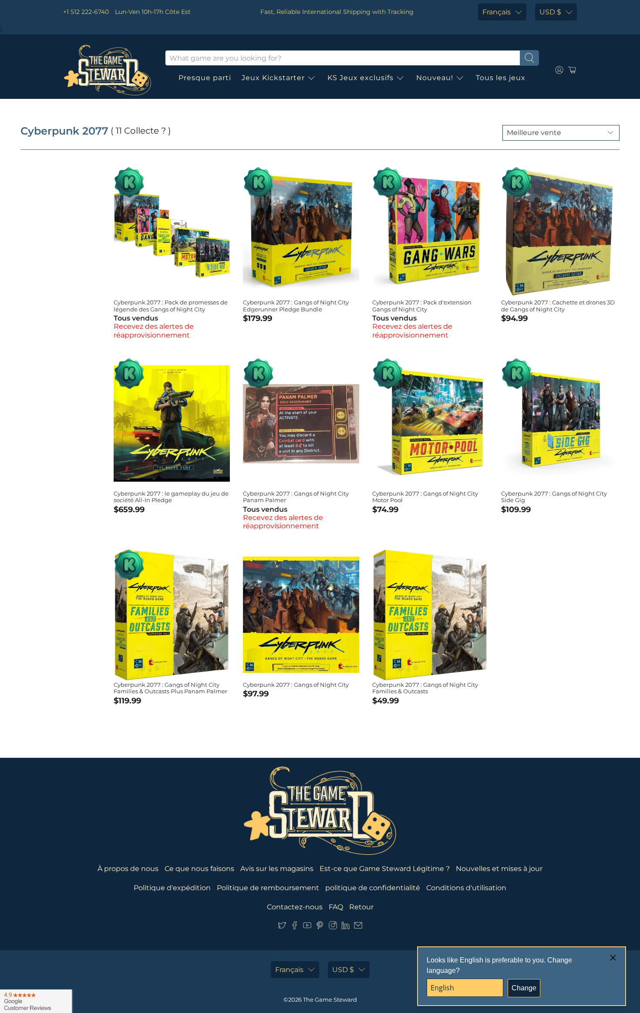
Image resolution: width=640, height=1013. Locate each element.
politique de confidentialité (372, 888)
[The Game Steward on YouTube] (307, 927)
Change (524, 988)
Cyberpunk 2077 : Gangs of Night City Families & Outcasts (425, 688)
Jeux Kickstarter (273, 78)
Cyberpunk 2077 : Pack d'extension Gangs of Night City (422, 306)
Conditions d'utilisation (466, 888)
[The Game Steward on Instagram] (333, 927)
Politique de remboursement (268, 888)
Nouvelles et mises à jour (499, 868)
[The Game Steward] (107, 70)
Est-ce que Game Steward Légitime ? (385, 868)
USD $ (550, 12)
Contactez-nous (295, 907)
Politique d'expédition (172, 888)
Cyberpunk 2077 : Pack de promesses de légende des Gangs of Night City (171, 306)
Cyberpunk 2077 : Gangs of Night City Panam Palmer (296, 497)
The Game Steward (330, 999)
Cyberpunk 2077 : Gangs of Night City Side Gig (554, 497)
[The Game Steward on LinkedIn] (345, 927)
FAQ (336, 907)
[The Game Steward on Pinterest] (320, 927)
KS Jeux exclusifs (360, 78)
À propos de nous (128, 868)
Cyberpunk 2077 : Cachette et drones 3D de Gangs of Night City (558, 306)
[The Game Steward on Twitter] (282, 927)
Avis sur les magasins (276, 868)
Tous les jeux (500, 78)
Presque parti (205, 78)
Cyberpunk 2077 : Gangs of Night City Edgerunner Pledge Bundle (296, 306)
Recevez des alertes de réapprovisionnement (154, 330)
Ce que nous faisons (199, 868)
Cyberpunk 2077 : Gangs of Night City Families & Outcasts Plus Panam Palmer (170, 688)
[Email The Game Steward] (358, 927)
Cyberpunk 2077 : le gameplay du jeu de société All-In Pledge (171, 497)
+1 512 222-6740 (86, 12)
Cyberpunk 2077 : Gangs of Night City (296, 684)
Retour (361, 907)
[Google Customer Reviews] (36, 1001)
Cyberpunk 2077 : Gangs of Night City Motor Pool (425, 497)
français (496, 12)
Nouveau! (434, 78)
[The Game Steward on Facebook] (294, 927)
